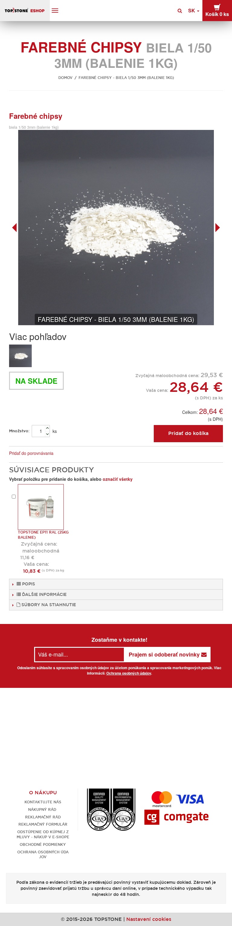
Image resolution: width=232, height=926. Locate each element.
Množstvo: (19, 430)
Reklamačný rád (43, 817)
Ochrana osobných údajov (128, 673)
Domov (65, 77)
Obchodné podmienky (43, 844)
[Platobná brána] (176, 816)
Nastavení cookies (148, 919)
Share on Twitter (90, 453)
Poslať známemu (66, 453)
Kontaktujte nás (42, 802)
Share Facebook (78, 453)
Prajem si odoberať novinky (165, 654)
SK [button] (192, 10)
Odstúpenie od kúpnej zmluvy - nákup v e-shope (43, 834)
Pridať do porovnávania (31, 453)
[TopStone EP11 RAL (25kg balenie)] (41, 507)
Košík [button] (217, 14)
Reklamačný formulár (42, 824)
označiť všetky (118, 479)
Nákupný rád (42, 809)
